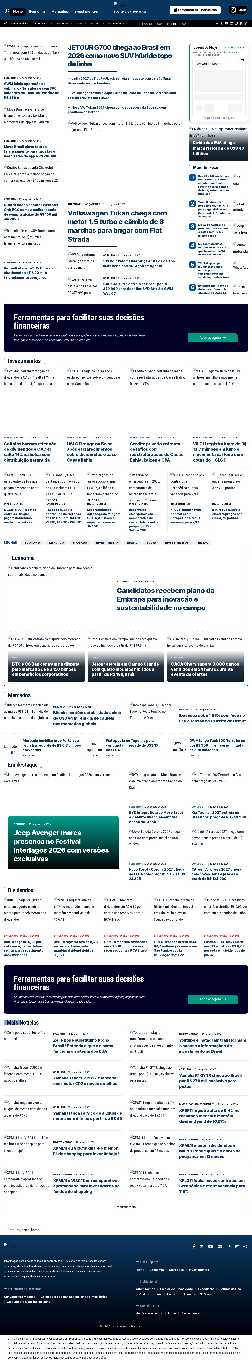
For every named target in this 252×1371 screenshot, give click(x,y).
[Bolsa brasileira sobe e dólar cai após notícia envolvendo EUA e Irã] (240, 290)
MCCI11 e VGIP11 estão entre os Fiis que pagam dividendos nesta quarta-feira (20, 516)
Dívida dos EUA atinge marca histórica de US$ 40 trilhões (218, 148)
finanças (80, 542)
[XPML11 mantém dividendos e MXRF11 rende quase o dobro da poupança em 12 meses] (152, 1148)
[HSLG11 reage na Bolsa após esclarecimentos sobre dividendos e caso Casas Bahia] (94, 401)
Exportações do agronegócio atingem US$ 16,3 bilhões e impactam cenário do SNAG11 (103, 518)
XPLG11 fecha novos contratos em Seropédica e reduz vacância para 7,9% (185, 516)
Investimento (107, 542)
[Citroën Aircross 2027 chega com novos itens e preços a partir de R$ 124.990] (220, 844)
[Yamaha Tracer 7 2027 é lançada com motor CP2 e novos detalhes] (26, 1078)
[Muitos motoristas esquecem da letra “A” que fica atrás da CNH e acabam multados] (240, 248)
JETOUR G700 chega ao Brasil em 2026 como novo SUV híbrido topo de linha (120, 55)
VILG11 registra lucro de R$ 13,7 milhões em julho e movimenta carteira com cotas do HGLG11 (220, 452)
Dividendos (61, 23)
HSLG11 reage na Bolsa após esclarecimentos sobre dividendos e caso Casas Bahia (92, 452)
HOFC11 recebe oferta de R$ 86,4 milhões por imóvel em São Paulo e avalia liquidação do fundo (175, 948)
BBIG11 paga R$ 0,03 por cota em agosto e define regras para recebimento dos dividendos (23, 948)
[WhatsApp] (246, 23)
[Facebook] (217, 23)
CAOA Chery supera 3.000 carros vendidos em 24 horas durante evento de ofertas (205, 669)
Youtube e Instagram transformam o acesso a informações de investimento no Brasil (212, 1046)
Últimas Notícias (19, 23)
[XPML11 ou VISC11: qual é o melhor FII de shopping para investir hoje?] (26, 1148)
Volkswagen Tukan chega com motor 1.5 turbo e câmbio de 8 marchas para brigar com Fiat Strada (117, 226)
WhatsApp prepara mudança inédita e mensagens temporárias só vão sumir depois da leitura (213, 270)
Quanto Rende (115, 23)
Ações (78, 23)
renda (203, 542)
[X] (221, 23)
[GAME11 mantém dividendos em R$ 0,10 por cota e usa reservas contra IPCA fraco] (126, 914)
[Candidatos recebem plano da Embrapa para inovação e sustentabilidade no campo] (59, 596)
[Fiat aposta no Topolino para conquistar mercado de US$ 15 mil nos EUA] (95, 748)
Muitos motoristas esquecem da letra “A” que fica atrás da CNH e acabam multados (213, 249)
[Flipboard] (241, 23)
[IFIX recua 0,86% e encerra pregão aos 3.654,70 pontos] (230, 486)
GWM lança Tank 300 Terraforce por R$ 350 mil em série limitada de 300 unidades (217, 745)
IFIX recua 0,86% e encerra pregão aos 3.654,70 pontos (227, 514)
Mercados (59, 706)
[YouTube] (226, 23)
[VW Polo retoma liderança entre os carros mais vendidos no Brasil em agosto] (83, 261)
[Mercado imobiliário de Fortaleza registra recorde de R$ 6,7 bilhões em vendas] (12, 748)
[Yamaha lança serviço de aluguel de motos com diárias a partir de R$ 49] (26, 1113)
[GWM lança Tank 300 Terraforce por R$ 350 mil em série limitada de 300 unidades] (178, 748)
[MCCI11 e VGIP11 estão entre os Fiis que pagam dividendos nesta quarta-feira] (22, 486)
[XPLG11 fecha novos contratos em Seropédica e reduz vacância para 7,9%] (188, 486)
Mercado (56, 542)
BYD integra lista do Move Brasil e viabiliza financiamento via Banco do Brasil (156, 817)
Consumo (94, 23)
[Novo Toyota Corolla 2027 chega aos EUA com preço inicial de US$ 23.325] (157, 844)
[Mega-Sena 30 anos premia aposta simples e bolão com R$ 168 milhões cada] (240, 229)
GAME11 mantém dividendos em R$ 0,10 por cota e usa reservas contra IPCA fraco (125, 946)
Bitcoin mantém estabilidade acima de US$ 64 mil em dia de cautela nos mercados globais (87, 718)
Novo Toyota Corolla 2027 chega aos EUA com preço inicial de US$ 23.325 (157, 874)
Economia (123, 581)
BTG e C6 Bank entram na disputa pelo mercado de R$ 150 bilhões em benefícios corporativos (46, 669)
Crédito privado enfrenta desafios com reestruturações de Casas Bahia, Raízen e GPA (156, 452)
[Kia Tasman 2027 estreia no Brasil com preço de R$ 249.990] (220, 787)
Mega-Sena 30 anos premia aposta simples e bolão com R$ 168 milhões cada (213, 230)
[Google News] (231, 23)
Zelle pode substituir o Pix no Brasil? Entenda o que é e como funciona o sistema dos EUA (83, 1046)
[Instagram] (236, 23)
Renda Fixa (41, 23)
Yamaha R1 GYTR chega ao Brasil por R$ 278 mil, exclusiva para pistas (210, 1081)
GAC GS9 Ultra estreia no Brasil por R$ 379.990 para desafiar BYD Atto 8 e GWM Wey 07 (138, 288)
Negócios (198, 136)
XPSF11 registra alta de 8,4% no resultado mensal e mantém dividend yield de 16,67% (76, 948)
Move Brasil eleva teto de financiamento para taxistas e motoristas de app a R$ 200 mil (30, 151)
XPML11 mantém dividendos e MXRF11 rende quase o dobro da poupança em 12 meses (210, 1151)
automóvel (75, 204)
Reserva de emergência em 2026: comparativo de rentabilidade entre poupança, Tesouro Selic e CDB (145, 520)
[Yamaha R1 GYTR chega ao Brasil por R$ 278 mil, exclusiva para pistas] (152, 1078)
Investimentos (13, 437)
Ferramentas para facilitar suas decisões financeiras (79, 322)
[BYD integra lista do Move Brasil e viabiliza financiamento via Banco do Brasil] (157, 787)
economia (32, 542)
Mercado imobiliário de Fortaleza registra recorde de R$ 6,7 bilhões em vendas (52, 745)
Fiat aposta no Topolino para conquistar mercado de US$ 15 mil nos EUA (135, 745)
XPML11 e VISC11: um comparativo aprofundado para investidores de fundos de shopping (86, 1186)
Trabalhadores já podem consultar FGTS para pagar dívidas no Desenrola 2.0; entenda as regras (214, 209)
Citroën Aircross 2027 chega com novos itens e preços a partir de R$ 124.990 (216, 874)
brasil (132, 542)
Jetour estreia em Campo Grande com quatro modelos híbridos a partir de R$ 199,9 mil (125, 669)
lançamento (92, 204)
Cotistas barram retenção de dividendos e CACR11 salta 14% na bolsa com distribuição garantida (30, 452)
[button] (7, 11)
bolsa (151, 542)
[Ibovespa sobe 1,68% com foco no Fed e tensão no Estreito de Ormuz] (152, 715)
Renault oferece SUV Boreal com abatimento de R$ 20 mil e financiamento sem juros (31, 273)
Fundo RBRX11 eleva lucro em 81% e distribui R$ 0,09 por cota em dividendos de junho (224, 948)
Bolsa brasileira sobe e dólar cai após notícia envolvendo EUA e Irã (213, 289)
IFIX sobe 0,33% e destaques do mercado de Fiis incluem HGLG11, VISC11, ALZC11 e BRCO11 (63, 516)
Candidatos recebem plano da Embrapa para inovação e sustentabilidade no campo (165, 599)
